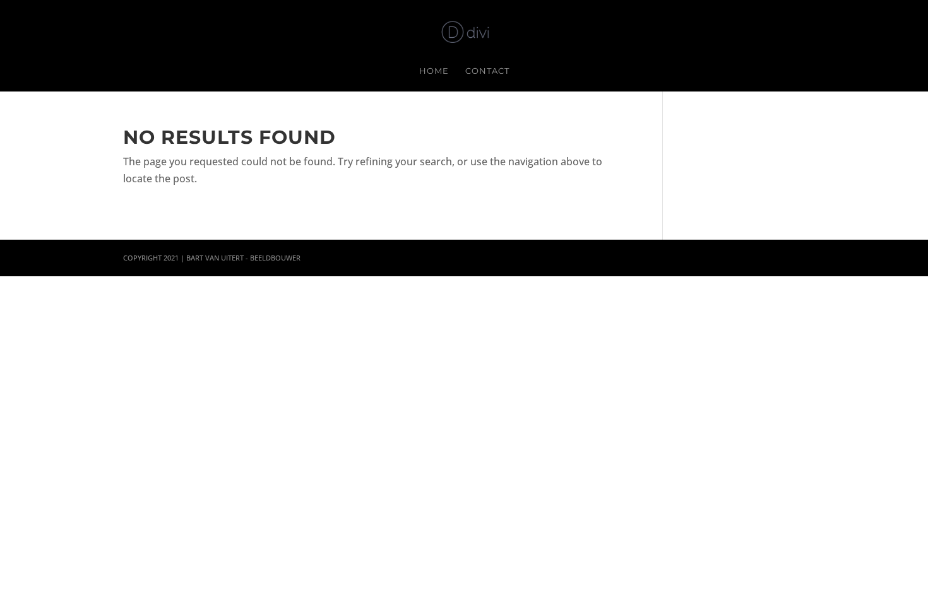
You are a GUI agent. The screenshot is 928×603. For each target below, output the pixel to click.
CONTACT (487, 71)
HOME (434, 71)
